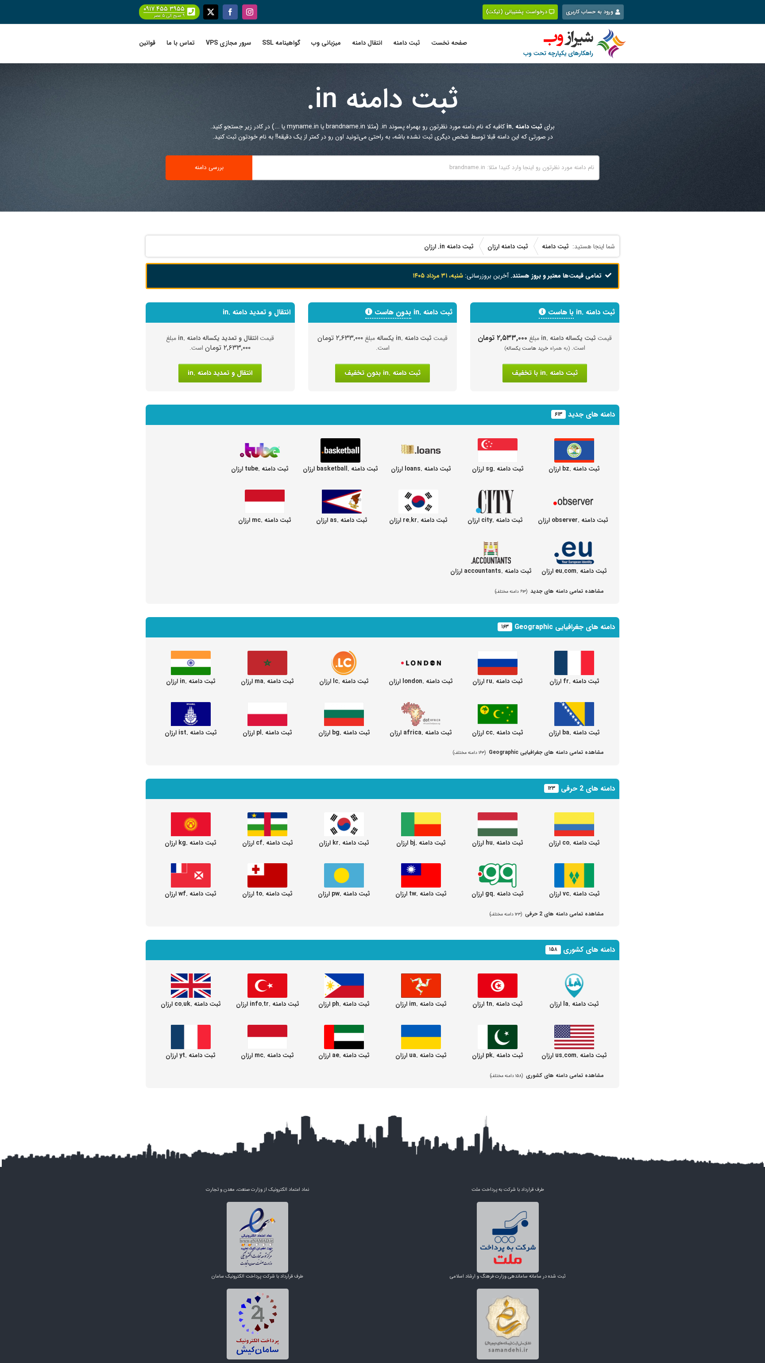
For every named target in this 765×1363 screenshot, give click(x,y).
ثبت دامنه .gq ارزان (497, 894)
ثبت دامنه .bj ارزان (421, 843)
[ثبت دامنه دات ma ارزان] (267, 655)
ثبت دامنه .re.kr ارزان (418, 520)
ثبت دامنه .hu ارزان (497, 843)
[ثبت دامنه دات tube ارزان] (260, 443)
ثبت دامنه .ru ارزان (497, 681)
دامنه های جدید (591, 414)
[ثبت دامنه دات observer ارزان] (573, 494)
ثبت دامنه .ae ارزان (344, 1055)
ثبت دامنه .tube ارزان (260, 469)
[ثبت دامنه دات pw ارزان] (344, 868)
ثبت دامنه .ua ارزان (421, 1055)
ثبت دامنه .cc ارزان (497, 732)
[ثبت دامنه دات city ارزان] (495, 494)
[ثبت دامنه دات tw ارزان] (421, 868)
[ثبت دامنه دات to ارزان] (267, 868)
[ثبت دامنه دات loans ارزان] (421, 443)
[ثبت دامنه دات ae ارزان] (344, 1030)
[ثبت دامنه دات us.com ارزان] (574, 1030)
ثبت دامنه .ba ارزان (574, 732)
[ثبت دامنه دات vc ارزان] (574, 868)
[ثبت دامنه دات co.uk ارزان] (191, 978)
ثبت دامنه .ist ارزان (191, 732)
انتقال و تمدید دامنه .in (220, 373)
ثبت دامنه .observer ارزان (573, 520)
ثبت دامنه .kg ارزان (190, 843)
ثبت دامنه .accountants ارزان (491, 571)
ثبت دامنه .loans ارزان (421, 469)
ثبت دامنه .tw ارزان (421, 894)
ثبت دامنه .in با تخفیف (545, 373)
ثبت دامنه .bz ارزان (574, 469)
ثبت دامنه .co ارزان (574, 843)
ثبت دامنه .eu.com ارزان (574, 571)
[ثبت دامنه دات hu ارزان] (498, 817)
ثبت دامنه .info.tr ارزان (267, 1004)
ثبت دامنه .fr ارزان (574, 681)
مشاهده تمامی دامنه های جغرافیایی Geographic (528, 752)
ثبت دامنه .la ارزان (574, 1004)
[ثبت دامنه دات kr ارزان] (344, 817)
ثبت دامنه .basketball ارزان (340, 469)
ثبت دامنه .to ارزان (267, 894)
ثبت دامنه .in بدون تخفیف (382, 373)
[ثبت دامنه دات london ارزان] (421, 655)
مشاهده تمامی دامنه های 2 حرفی (547, 914)
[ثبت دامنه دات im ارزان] (421, 978)
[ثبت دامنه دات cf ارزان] (267, 817)
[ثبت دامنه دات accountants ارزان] (491, 545)
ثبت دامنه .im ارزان (421, 1004)
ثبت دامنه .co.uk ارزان (191, 1004)
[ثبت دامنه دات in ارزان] (191, 655)
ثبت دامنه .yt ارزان (191, 1055)
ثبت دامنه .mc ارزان (264, 520)
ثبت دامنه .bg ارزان (344, 732)
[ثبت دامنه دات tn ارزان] (498, 978)
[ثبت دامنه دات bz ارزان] (574, 443)
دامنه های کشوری (589, 949)
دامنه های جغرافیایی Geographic (564, 627)
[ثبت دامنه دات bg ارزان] (344, 707)
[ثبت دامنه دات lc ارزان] (344, 655)
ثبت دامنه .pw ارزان (344, 894)
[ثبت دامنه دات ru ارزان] (498, 655)
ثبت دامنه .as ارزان (341, 520)
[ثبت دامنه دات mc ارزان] (265, 494)
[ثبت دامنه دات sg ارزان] (498, 443)
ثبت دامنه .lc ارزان (344, 681)
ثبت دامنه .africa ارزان (421, 732)
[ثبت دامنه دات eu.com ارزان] (574, 545)
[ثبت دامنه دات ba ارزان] (574, 707)
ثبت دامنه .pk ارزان (497, 1055)
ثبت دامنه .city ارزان (495, 520)
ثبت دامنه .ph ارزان (344, 1004)
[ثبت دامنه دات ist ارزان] (191, 707)
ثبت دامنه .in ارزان (191, 681)
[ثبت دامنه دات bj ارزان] (421, 817)
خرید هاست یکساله (527, 348)
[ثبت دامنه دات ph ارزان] (344, 978)
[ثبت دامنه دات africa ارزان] (421, 707)
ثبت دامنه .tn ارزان (497, 1004)
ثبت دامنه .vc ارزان (574, 894)
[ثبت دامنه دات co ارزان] (574, 817)
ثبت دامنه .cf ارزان (267, 843)
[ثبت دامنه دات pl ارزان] (267, 707)
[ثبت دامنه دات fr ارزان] (574, 655)
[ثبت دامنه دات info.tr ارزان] (267, 978)
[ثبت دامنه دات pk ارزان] (498, 1030)
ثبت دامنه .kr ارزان (344, 843)
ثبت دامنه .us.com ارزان (574, 1055)
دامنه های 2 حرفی (588, 788)
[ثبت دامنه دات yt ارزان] (191, 1030)
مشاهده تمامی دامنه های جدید (549, 591)
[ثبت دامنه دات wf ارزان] (191, 868)
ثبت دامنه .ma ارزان (267, 681)
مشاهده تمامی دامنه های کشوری (547, 1075)
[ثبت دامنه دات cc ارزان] (498, 707)
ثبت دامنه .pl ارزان (267, 732)
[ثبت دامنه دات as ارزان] (342, 494)
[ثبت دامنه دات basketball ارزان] (340, 443)
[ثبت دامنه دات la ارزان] (574, 978)
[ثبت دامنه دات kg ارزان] (191, 817)
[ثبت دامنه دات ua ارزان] (421, 1030)
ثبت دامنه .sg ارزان (498, 469)
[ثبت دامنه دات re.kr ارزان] (418, 494)
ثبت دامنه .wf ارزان (190, 894)
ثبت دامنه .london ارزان (421, 681)
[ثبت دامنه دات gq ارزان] (498, 868)
